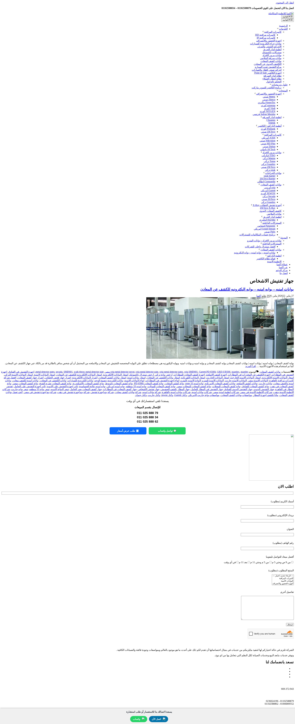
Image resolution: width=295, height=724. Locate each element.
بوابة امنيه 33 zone (194, 383)
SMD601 (68, 371)
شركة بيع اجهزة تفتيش (102, 392)
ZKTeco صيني (268, 131)
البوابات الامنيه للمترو (213, 380)
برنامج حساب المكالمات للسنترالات (257, 234)
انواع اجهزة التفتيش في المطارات (162, 380)
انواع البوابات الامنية (134, 380)
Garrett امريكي (268, 190)
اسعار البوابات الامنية (44, 374)
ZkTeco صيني (268, 199)
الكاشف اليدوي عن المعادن (267, 64)
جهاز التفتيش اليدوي (264, 389)
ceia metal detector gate (147, 371)
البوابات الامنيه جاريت (236, 380)
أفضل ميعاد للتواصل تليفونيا (280, 556)
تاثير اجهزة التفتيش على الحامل (30, 386)
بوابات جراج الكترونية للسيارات (265, 43)
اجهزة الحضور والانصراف (268, 40)
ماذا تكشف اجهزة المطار (265, 395)
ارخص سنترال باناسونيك (141, 374)
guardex (235, 371)
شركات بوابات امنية (202, 392)
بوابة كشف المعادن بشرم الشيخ (55, 383)
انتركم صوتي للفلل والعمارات (266, 70)
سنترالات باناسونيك (271, 52)
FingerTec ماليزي (266, 102)
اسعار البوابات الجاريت (217, 377)
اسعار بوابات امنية (136, 377)
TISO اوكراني (268, 155)
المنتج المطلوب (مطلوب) (281, 570)
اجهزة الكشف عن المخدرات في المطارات (249, 374)
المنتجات (283, 90)
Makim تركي (269, 158)
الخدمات (283, 29)
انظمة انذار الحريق (272, 49)
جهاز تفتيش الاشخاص (148, 389)
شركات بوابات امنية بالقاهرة (176, 392)
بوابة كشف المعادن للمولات (161, 386)
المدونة (284, 237)
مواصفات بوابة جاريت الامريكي (203, 395)
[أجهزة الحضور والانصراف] (283, 583)
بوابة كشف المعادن (174, 383)
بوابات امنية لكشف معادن (25, 380)
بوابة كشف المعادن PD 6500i (148, 383)
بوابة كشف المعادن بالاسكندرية (88, 383)
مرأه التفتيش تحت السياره (268, 67)
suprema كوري (268, 105)
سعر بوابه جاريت (19, 389)
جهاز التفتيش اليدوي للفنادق (238, 389)
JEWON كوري (268, 193)
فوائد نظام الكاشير (266, 258)
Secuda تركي (268, 196)
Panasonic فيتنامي (266, 226)
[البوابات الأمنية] (283, 581)
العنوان (290, 529)
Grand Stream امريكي (264, 228)
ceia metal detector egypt (122, 371)
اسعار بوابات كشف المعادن (112, 377)
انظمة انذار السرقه (271, 117)
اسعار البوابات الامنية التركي (18, 374)
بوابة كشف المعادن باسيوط (119, 383)
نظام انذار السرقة (272, 75)
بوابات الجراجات (273, 173)
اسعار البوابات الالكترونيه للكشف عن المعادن (79, 374)
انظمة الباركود (274, 255)
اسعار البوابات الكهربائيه (193, 377)
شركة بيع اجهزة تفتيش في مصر (40, 392)
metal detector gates (45, 371)
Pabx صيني (269, 231)
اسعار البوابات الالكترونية (115, 374)
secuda (59, 371)
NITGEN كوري (267, 111)
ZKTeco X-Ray (267, 208)
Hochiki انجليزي (267, 220)
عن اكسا (283, 267)
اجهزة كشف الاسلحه (216, 374)
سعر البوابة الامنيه (60, 389)
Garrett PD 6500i (207, 371)
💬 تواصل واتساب (167, 431)
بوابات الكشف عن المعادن (53, 380)
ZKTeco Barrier (267, 178)
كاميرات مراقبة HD (265, 35)
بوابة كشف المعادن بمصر (25, 383)
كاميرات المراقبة (272, 32)
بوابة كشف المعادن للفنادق (255, 386)
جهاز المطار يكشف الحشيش (175, 389)
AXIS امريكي (268, 137)
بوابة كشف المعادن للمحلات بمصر (194, 386)
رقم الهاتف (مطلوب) (283, 543)
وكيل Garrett (180, 395)
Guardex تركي (268, 164)
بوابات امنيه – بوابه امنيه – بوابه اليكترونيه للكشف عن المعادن (247, 289)
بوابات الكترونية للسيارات (80, 380)
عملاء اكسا (282, 264)
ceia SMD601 (191, 371)
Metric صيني (269, 96)
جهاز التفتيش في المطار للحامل (207, 389)
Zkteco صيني (268, 99)
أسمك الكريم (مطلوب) (282, 501)
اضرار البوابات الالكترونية (84, 377)
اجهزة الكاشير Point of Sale (267, 73)
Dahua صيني (269, 146)
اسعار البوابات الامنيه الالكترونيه (278, 377)
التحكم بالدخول (273, 81)
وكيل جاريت (154, 395)
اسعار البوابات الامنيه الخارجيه (245, 377)
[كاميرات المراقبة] (283, 578)
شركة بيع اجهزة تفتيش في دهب (73, 392)
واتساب (136, 719)
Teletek (271, 122)
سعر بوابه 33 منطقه (39, 389)
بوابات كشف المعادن (270, 61)
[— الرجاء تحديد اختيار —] (283, 576)
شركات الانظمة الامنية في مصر (256, 392)
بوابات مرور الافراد (272, 55)
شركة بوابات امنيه (151, 392)
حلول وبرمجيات (280, 84)
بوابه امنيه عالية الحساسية (92, 386)
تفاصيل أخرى (287, 592)
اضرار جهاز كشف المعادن (30, 377)
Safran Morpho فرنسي (264, 114)
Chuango (270, 120)
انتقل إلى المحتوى (285, 2)
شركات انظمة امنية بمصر (226, 392)
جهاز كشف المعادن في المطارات (120, 389)
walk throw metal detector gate (89, 371)
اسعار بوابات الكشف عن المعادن (163, 377)
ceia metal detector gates (171, 371)
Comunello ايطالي (266, 181)
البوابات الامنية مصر (258, 380)
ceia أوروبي (269, 187)
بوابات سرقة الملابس (270, 58)
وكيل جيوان (141, 395)
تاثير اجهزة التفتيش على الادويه (62, 386)
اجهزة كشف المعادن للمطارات (189, 374)
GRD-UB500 (223, 371)
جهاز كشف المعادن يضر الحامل (86, 389)
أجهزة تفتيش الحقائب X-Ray (267, 205)
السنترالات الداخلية (271, 223)
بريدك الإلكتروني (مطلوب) (280, 515)
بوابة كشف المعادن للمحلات (226, 386)
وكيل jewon (167, 395)
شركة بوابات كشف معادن (128, 392)
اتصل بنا (284, 273)
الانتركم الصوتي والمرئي (269, 46)
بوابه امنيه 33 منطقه (136, 386)
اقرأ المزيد (250, 366)
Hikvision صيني (267, 140)
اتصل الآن (156, 719)
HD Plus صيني (268, 143)
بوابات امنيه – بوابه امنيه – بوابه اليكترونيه (254, 252)
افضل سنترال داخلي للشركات (260, 246)
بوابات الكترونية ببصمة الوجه (108, 380)
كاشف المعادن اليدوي (270, 211)
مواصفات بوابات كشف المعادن (236, 395)
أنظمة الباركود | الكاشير (269, 126)
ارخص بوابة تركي (163, 374)
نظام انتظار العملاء (272, 78)
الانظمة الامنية (274, 261)
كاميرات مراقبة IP (266, 37)
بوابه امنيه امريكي (116, 386)
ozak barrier (269, 176)
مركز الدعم (282, 270)
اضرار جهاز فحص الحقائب (58, 377)
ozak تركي (270, 170)
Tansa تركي (269, 161)
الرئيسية (283, 25)
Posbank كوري (268, 128)
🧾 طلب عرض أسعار (128, 431)
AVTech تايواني (267, 149)
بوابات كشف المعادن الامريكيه (220, 383)
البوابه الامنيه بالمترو (191, 380)
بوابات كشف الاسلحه (247, 383)
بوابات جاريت (265, 383)
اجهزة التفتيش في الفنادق (21, 371)
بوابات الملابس (274, 214)
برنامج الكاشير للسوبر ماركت (266, 87)
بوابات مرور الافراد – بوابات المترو (264, 240)
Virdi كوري (269, 108)
